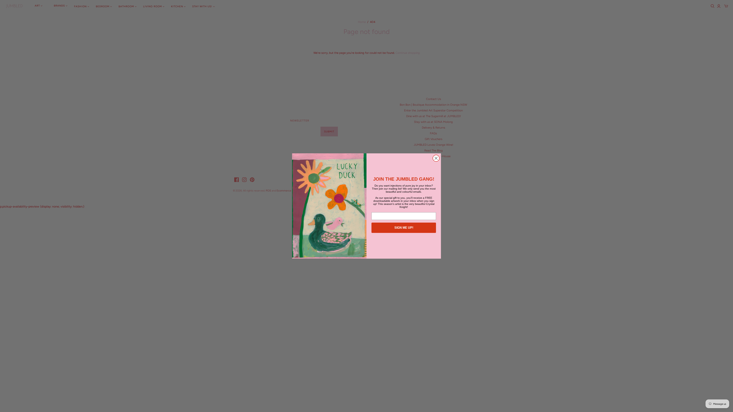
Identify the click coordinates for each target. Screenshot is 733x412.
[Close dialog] (436, 158)
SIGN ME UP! (403, 227)
